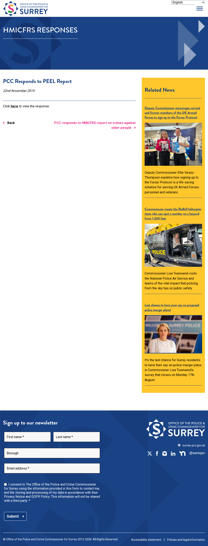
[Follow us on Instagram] (164, 453)
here (14, 106)
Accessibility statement (146, 539)
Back (11, 123)
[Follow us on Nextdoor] (182, 453)
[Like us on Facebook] (157, 453)
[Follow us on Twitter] (149, 453)
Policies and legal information (186, 539)
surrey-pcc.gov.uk (194, 445)
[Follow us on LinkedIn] (173, 453)
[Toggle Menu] (199, 8)
